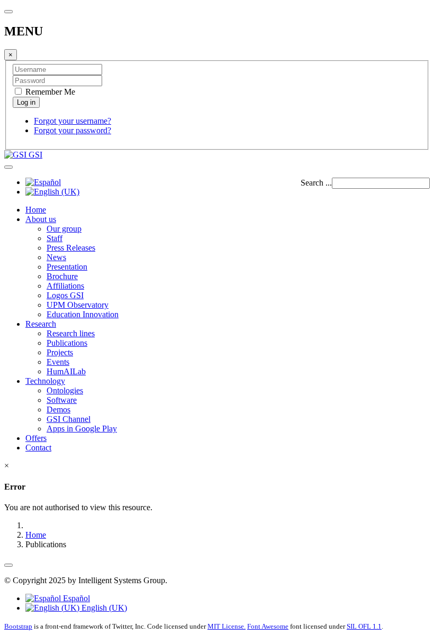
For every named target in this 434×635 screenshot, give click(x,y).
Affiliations (65, 285)
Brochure (62, 276)
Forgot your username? (72, 120)
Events (58, 361)
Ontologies (65, 390)
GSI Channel (69, 419)
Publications (67, 342)
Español (75, 598)
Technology (45, 380)
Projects (60, 352)
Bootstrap (18, 626)
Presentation (67, 266)
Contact (38, 447)
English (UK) (103, 607)
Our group (64, 228)
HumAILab (66, 371)
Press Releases (71, 247)
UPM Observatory (77, 304)
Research (40, 323)
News (56, 257)
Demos (58, 409)
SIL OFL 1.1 (364, 626)
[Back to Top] (8, 565)
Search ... (316, 182)
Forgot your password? (72, 130)
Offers (36, 438)
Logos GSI (65, 295)
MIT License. (226, 626)
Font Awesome (267, 626)
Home (35, 209)
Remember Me (49, 91)
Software (62, 399)
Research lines (71, 333)
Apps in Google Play (82, 428)
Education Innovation (83, 314)
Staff (54, 238)
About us (40, 219)
